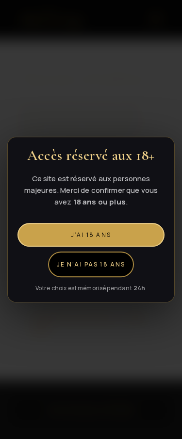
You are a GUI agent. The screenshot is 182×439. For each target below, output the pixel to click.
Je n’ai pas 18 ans (91, 264)
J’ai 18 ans (91, 235)
